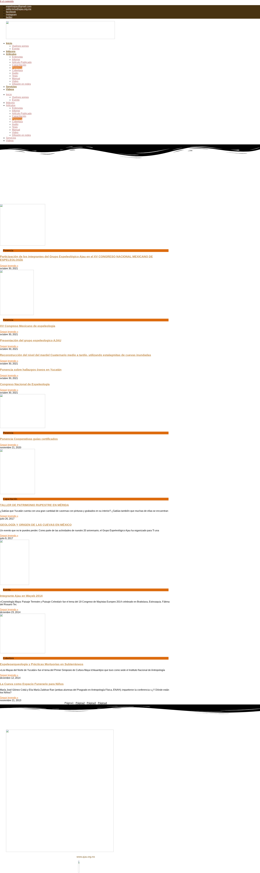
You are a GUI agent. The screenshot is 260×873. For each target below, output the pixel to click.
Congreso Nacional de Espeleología (25, 384)
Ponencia (17, 67)
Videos (10, 89)
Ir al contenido (7, 1)
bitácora (10, 51)
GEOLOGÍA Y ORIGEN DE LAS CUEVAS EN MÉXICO (36, 524)
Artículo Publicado (22, 62)
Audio (15, 73)
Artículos (11, 54)
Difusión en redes (21, 84)
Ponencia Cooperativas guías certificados (29, 438)
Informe (16, 59)
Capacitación (19, 65)
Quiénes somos (20, 46)
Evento (16, 48)
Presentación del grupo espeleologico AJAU (30, 340)
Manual (16, 78)
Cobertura (17, 70)
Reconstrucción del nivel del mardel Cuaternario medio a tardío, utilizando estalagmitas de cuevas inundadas (75, 355)
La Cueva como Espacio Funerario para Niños (32, 684)
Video (15, 81)
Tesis (15, 76)
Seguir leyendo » (9, 265)
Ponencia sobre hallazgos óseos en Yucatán (31, 369)
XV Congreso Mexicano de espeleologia (27, 326)
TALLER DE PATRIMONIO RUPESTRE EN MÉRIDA (34, 505)
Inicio (9, 43)
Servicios (11, 86)
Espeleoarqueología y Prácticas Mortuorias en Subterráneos (41, 664)
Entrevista (17, 57)
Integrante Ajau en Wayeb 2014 (21, 595)
